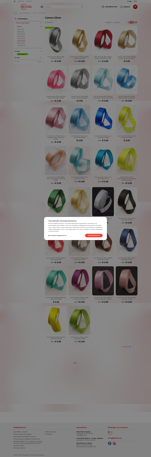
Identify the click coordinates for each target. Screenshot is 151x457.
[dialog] (75, 228)
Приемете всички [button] (94, 235)
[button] (57, 235)
